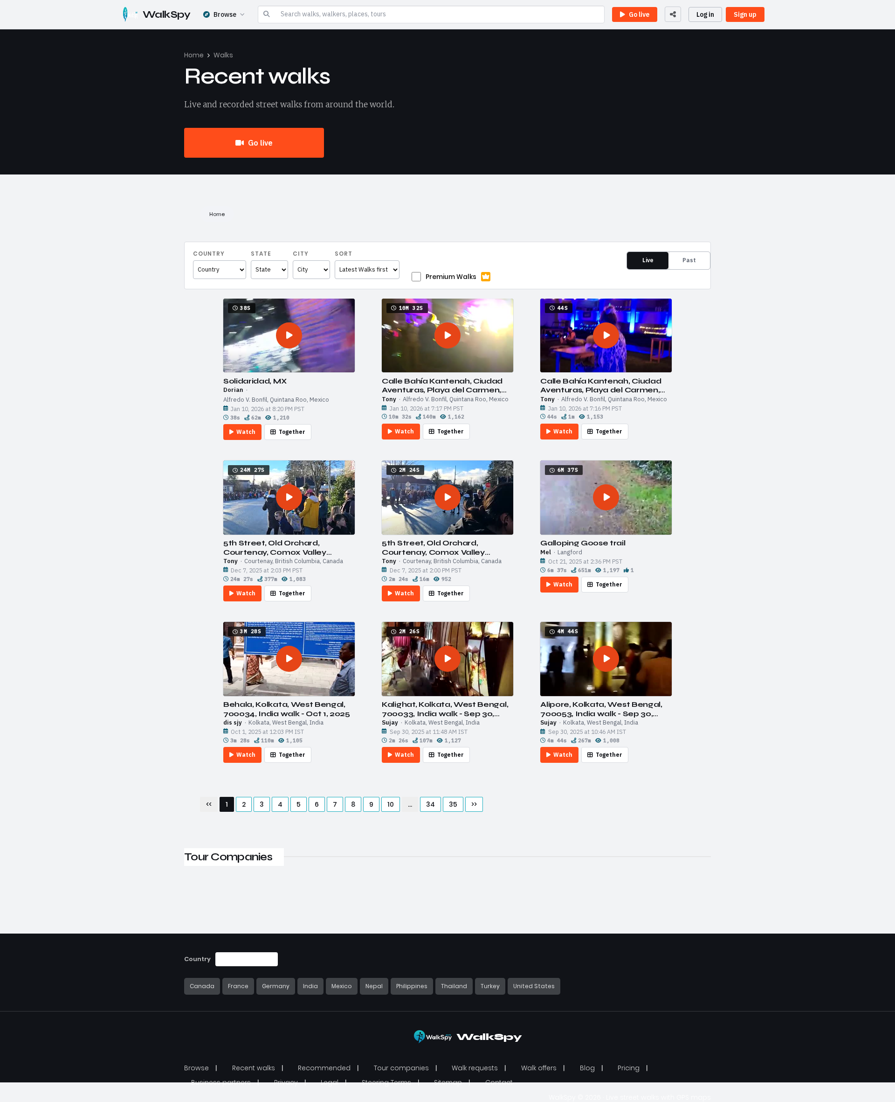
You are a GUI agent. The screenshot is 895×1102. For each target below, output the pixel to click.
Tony (389, 399)
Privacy (286, 1082)
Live (648, 260)
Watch (245, 431)
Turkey (490, 986)
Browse (224, 14)
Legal (329, 1082)
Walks (223, 55)
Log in (705, 14)
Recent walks (253, 1068)
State (261, 254)
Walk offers (539, 1068)
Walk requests (475, 1068)
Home (194, 55)
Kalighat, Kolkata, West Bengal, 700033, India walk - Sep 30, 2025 (445, 709)
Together (292, 431)
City (301, 254)
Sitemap (448, 1082)
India (310, 986)
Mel (545, 552)
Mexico (341, 986)
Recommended (324, 1068)
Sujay (390, 722)
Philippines (411, 986)
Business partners (221, 1082)
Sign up (745, 14)
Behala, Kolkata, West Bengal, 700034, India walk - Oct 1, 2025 (286, 709)
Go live (259, 142)
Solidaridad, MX (254, 381)
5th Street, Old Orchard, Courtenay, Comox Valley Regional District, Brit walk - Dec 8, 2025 (287, 547)
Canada (202, 986)
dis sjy (232, 722)
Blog (587, 1068)
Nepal (374, 986)
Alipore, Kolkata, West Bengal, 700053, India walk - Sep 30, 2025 (601, 709)
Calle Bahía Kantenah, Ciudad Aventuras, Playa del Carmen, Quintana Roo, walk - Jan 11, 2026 (442, 385)
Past (689, 260)
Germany (275, 986)
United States (534, 986)
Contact (499, 1082)
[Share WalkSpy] (673, 14)
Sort (343, 254)
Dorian (233, 390)
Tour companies (401, 1068)
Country (209, 254)
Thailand (454, 986)
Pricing (629, 1068)
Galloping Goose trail (582, 542)
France (238, 986)
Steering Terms (386, 1082)
